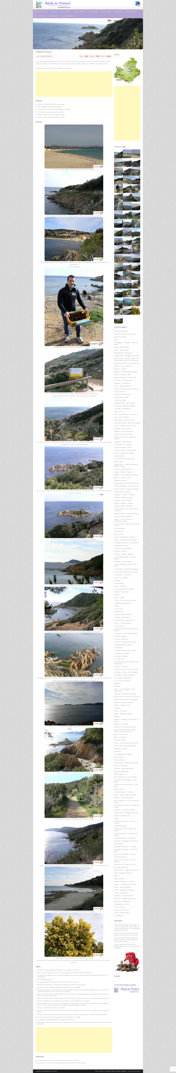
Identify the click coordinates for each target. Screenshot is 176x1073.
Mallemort (117, 686)
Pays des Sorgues (67, 16)
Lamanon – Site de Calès (121, 592)
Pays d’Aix (54, 11)
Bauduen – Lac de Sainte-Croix (123, 366)
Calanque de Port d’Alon (121, 397)
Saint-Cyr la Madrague (120, 826)
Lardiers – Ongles (119, 597)
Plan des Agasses (119, 774)
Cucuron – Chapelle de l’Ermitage (124, 453)
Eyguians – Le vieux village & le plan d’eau (126, 475)
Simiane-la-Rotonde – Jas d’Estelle (124, 881)
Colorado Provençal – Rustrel (122, 447)
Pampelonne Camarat (120, 748)
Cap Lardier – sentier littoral (122, 409)
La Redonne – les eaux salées (123, 561)
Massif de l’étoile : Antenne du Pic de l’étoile (127, 697)
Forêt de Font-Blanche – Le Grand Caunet (126, 486)
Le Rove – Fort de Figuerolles (122, 623)
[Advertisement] (74, 84)
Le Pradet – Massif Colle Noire (123, 614)
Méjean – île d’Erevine (120, 711)
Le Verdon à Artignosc (120, 636)
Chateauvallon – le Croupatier (123, 444)
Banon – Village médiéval (121, 350)
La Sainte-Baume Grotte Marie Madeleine (126, 569)
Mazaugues (117, 708)
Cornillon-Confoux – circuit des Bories (125, 450)
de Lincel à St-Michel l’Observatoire (124, 459)
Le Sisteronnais (53, 16)
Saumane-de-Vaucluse (120, 867)
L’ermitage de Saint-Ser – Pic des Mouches (126, 543)
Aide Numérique (136, 1071)
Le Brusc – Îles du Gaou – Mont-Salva (125, 600)
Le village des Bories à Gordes (123, 645)
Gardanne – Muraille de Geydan (123, 497)
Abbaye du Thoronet (120, 337)
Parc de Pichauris (119, 757)
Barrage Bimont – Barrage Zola (123, 353)
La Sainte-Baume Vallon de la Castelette (126, 572)
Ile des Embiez (118, 534)
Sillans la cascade (119, 878)
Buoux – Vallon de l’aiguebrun (122, 386)
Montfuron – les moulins (121, 724)
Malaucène (117, 683)
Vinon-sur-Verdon (119, 907)
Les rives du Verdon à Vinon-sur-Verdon (126, 669)
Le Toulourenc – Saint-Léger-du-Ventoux (126, 633)
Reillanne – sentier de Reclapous (123, 798)
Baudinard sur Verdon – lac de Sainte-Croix (127, 363)
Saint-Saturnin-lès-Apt (120, 857)
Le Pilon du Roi (118, 612)
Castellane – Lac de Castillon (122, 428)
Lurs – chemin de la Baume (122, 681)
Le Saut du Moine (119, 626)
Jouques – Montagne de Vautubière (124, 537)
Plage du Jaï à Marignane (121, 771)
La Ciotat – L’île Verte (120, 551)
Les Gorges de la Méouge (121, 653)
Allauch (116, 340)
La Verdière (117, 580)
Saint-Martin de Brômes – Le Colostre (125, 846)
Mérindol (116, 716)
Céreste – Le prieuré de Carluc (123, 434)
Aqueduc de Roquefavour (121, 347)
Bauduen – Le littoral (120, 369)
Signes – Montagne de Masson (123, 873)
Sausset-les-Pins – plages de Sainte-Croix (126, 870)
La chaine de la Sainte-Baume (123, 548)
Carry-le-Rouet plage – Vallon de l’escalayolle (127, 423)
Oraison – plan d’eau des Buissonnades (126, 743)
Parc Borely (117, 751)
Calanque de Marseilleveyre (122, 394)
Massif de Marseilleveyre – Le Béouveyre (126, 699)
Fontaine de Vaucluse (120, 480)
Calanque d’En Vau (119, 391)
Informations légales (120, 1071)
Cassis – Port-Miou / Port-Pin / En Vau (125, 426)
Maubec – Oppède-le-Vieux (122, 705)
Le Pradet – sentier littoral (121, 617)
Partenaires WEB (109, 1071)
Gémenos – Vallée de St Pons (123, 500)
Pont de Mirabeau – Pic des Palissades (125, 777)
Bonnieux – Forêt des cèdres (122, 374)
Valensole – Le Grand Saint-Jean (123, 896)
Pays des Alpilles (131, 11)
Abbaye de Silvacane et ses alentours (125, 334)
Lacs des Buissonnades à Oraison (124, 589)
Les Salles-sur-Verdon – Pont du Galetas (126, 672)
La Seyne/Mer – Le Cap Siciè (122, 575)
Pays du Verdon (65, 11)
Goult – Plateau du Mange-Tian (123, 516)
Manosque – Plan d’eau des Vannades (125, 694)
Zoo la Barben (118, 915)
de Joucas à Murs (119, 456)
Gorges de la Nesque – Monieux (123, 503)
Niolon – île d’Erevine (120, 737)
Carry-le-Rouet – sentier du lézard (124, 420)
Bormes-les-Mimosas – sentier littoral (125, 377)
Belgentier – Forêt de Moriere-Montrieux (126, 372)
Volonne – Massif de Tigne (121, 913)
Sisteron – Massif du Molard (122, 887)
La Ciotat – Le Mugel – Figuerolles (124, 554)
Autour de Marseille (41, 11)
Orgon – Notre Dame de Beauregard (125, 746)
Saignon (116, 818)
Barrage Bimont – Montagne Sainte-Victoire (127, 356)
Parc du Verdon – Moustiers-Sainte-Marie (126, 763)
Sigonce (116, 876)
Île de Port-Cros (118, 531)
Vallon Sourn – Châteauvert (122, 901)
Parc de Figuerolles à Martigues (123, 754)
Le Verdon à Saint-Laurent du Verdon (125, 642)
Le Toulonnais (92, 11)
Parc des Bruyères (119, 760)
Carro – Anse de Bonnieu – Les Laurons (125, 414)
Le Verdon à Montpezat (121, 639)
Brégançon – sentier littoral (122, 383)
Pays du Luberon (79, 11)
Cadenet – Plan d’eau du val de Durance (126, 389)
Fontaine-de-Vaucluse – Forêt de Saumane (126, 483)
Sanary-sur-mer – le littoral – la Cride (125, 864)
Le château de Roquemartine (122, 603)
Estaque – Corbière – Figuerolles (123, 472)
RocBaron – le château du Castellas (124, 810)
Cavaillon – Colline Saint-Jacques (123, 431)
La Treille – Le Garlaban (121, 577)
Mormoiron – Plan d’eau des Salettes (125, 727)
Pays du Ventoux (39, 16)
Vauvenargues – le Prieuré (121, 904)
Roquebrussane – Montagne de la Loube (126, 813)
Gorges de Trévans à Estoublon (123, 506)
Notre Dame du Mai (120, 740)
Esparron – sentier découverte (123, 469)
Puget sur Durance (119, 789)
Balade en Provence (51, 1071)
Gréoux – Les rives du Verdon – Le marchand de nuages (124, 520)
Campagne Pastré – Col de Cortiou (124, 403)
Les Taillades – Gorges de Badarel (124, 675)
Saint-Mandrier (118, 844)
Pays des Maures (105, 11)
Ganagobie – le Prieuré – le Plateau (124, 495)
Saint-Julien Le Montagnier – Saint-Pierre (126, 841)
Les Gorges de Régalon (121, 656)
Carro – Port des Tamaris (121, 417)
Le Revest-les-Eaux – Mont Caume (124, 620)
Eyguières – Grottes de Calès (122, 477)
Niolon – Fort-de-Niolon (121, 734)
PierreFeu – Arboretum (120, 765)
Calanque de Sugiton (120, 400)
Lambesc (117, 595)
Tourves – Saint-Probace (121, 893)
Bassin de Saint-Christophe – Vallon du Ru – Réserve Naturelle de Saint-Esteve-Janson (127, 359)
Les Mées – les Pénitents (121, 666)
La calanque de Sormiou (121, 545)
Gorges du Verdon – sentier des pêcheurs (126, 513)
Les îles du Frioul (119, 659)
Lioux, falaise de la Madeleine (122, 678)
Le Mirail (116, 606)
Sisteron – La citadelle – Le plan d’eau (125, 884)
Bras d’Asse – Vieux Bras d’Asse (123, 380)
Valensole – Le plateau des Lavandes (125, 898)
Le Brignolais (118, 11)
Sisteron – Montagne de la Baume (124, 890)
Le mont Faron (118, 609)
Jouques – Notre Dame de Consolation (125, 540)
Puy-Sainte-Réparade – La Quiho (123, 792)
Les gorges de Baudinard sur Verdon (125, 650)
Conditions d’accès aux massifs (128, 935)
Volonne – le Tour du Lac (121, 910)
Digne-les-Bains (118, 461)
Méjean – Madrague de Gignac (123, 714)
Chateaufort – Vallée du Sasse (123, 442)
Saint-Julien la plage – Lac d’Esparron (125, 838)
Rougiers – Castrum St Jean (122, 815)
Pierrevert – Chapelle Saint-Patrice (124, 768)
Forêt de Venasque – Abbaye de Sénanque (126, 489)
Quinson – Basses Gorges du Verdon (125, 795)
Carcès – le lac (118, 411)
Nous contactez (99, 1071)
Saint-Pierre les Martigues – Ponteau (124, 854)
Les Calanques (118, 647)
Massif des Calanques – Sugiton (123, 702)
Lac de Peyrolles (119, 583)
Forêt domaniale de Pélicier (122, 492)
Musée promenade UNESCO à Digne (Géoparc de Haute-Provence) (125, 730)
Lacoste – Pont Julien (120, 586)
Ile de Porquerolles (119, 528)
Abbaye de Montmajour (121, 331)
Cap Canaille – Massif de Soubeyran (124, 406)
